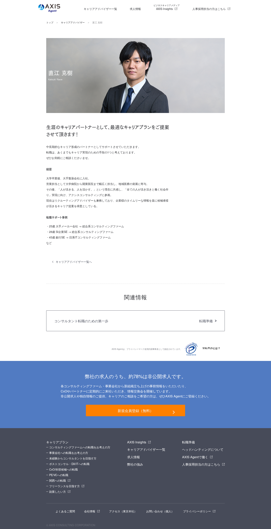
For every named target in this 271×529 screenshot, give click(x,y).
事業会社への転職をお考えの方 (68, 453)
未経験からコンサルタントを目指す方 (72, 458)
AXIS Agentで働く (195, 457)
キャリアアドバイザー (73, 22)
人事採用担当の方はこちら (209, 9)
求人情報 (135, 9)
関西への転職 (57, 480)
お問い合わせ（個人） (160, 511)
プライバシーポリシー (197, 511)
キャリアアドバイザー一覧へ (74, 262)
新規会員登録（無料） (135, 410)
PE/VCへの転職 (58, 475)
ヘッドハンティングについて (202, 449)
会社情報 (89, 511)
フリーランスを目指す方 (64, 486)
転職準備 (188, 442)
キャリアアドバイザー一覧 (100, 9)
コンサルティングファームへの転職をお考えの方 (79, 447)
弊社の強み (135, 464)
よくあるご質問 (65, 511)
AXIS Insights (167, 7)
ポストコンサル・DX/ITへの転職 (69, 464)
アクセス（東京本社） (123, 511)
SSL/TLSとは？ (211, 348)
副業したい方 (57, 492)
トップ (49, 22)
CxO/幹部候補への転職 (63, 469)
